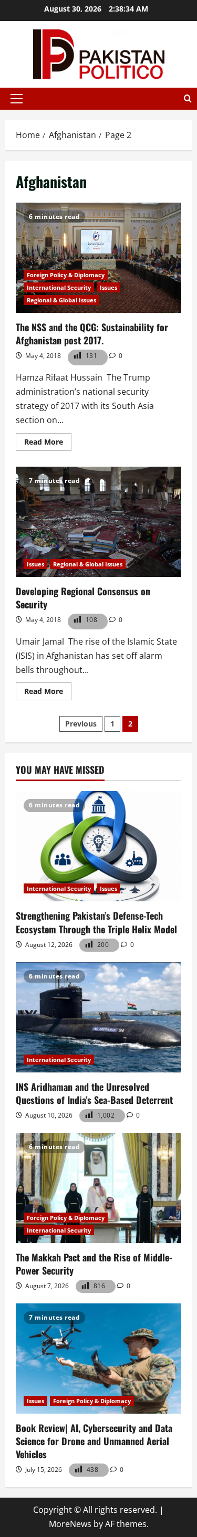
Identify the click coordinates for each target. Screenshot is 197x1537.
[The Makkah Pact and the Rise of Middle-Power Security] (98, 1188)
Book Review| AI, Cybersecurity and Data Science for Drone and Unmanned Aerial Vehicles (94, 1441)
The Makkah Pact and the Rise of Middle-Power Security (94, 1263)
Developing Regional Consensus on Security (98, 522)
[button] (16, 99)
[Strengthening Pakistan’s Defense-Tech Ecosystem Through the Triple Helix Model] (98, 846)
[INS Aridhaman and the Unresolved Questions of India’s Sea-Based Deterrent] (98, 1017)
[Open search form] (188, 99)
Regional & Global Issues (61, 300)
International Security (59, 287)
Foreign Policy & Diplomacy (66, 275)
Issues (108, 287)
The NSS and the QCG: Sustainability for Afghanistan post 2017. (98, 258)
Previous (81, 724)
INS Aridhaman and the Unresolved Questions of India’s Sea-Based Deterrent (94, 1093)
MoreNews (70, 1524)
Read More (47, 443)
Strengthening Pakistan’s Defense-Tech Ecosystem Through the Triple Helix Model (96, 922)
